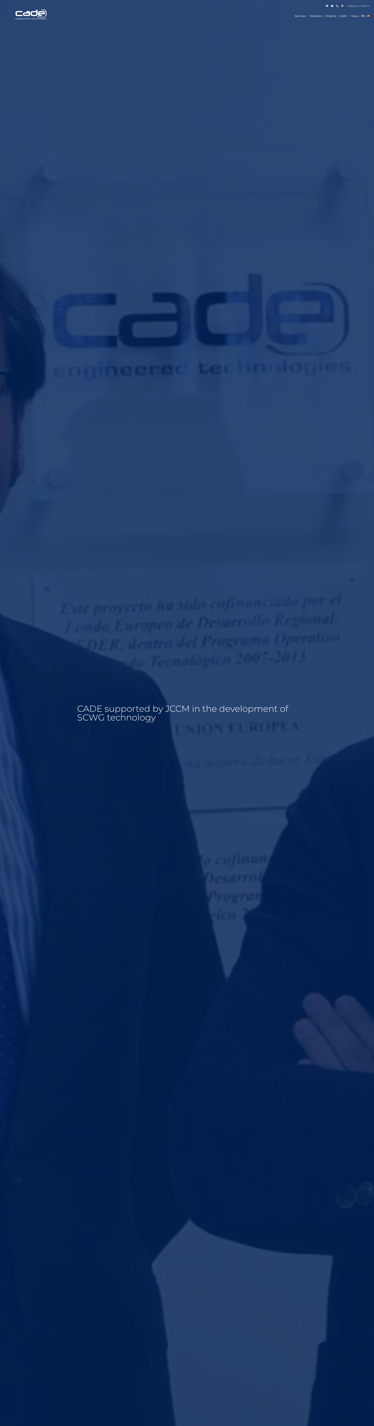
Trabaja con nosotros (358, 6)
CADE (343, 16)
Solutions (316, 16)
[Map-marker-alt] (342, 6)
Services (300, 16)
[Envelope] (332, 6)
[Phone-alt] (337, 6)
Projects (330, 16)
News (355, 16)
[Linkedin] (327, 6)
